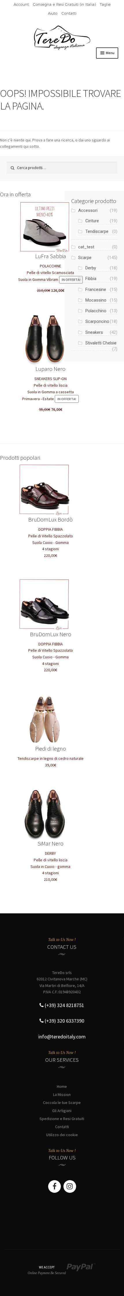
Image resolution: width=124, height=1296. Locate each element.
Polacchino (95, 310)
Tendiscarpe (96, 231)
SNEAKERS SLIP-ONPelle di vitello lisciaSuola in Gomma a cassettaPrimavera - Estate (49, 388)
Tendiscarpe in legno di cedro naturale (51, 756)
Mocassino (95, 300)
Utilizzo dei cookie (62, 1134)
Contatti (68, 13)
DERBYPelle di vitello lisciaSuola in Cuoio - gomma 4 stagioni (50, 861)
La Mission (62, 1094)
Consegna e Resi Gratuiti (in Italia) (64, 4)
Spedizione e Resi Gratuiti (62, 1118)
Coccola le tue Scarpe (62, 1102)
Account (21, 4)
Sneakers (94, 332)
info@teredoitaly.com (62, 1036)
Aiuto (52, 13)
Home (62, 1086)
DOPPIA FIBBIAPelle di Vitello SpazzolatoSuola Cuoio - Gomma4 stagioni (50, 537)
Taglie (105, 4)
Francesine (95, 289)
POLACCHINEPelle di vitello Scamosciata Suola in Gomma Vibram (49, 272)
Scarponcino (97, 321)
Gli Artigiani (62, 1110)
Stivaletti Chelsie (101, 343)
